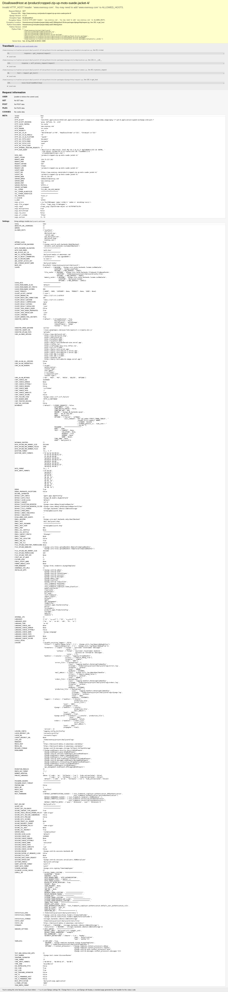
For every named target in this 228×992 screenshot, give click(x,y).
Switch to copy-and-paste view (26, 46)
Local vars (12, 57)
